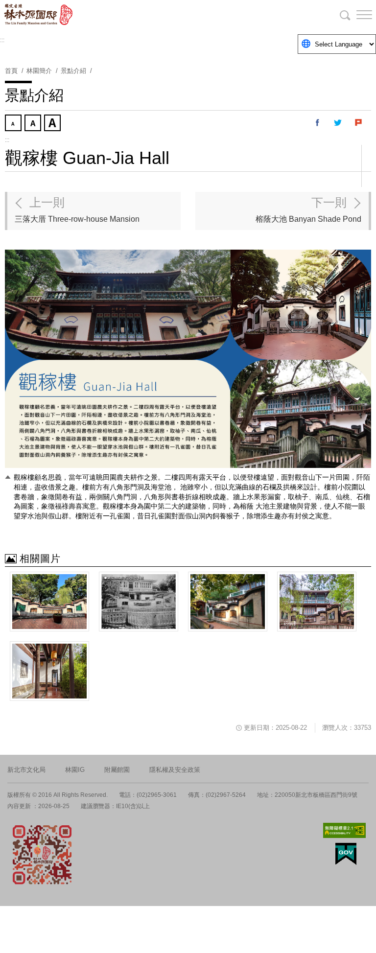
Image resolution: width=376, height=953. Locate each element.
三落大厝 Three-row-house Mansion (77, 209)
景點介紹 (73, 70)
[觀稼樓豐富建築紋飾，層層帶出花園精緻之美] (316, 601)
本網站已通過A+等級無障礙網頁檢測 (344, 830)
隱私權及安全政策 (174, 769)
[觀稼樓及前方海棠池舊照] (138, 601)
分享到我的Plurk (359, 123)
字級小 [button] (14, 124)
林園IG (75, 769)
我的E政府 (345, 854)
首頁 (11, 70)
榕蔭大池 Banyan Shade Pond (308, 209)
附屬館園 (117, 769)
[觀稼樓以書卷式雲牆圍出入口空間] (49, 601)
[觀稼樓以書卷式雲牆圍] (227, 601)
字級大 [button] (53, 124)
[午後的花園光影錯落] (49, 671)
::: (2, 40)
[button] (356, 14)
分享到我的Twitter (338, 123)
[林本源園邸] (59, 14)
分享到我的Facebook (317, 123)
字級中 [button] (33, 124)
